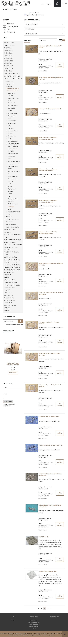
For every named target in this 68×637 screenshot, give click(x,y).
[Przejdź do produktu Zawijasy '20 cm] (32, 540)
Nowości (7, 308)
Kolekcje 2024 (8, 48)
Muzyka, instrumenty (14, 164)
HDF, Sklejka (8, 232)
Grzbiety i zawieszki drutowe (10, 248)
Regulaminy (34, 620)
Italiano (6, 277)
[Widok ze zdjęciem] (60, 40)
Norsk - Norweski (10, 287)
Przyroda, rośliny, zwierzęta (13, 180)
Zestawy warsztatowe (12, 76)
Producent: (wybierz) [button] (31, 24)
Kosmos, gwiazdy (13, 141)
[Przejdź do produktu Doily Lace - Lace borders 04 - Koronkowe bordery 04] (32, 235)
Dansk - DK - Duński (10, 257)
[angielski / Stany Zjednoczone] (34, 14)
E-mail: (5, 387)
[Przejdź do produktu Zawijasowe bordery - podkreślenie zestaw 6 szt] (32, 508)
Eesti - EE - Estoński (10, 262)
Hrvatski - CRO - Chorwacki (9, 274)
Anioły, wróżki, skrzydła (12, 94)
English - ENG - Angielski (12, 265)
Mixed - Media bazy (10, 229)
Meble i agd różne (13, 153)
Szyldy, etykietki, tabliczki (12, 190)
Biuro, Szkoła (11, 103)
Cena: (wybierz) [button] (30, 29)
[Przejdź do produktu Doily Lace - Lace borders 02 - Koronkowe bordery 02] (32, 172)
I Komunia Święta (13, 131)
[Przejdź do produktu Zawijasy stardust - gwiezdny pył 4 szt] (32, 448)
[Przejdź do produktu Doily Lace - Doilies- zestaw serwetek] (32, 112)
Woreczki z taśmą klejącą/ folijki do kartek (13, 243)
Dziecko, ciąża (12, 120)
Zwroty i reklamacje (34, 624)
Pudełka (6, 237)
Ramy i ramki (9, 222)
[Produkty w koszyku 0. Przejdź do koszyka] (57, 3)
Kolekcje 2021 (8, 53)
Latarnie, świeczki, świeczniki (13, 150)
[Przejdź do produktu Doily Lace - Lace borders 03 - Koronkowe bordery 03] (32, 204)
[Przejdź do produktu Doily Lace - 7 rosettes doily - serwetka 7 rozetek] (32, 81)
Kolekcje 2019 (8, 58)
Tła (9, 196)
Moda (9, 158)
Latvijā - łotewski (10, 280)
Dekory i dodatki (12, 113)
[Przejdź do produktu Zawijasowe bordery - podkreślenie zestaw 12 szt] (32, 477)
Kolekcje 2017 (8, 63)
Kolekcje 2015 (8, 68)
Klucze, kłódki (12, 136)
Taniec (10, 193)
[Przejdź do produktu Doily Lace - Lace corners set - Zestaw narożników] (32, 296)
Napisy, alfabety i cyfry (12, 227)
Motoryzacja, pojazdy (14, 161)
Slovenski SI (8, 292)
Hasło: (5, 394)
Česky (6, 254)
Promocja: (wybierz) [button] (31, 33)
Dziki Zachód (11, 123)
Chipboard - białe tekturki (13, 78)
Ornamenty (11, 174)
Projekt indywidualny (11, 252)
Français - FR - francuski (12, 270)
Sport (9, 183)
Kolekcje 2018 (8, 60)
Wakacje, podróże (13, 199)
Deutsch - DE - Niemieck (11, 259)
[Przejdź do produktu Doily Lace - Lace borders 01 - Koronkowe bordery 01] (32, 141)
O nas (13, 620)
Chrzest (10, 110)
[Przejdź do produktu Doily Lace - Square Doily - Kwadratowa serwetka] (32, 388)
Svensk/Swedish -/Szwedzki (9, 301)
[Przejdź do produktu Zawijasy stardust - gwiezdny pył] (32, 420)
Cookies (34, 628)
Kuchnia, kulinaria (13, 146)
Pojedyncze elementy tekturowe (12, 85)
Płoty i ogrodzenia (13, 176)
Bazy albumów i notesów (12, 240)
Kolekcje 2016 (8, 66)
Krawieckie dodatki (13, 143)
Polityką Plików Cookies (46, 633)
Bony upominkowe (10, 305)
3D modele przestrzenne (12, 234)
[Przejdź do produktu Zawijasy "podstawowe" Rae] (32, 575)
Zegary (10, 209)
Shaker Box (9, 81)
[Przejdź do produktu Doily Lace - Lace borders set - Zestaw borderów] (32, 266)
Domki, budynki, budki (12, 117)
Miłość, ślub (11, 156)
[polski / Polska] (34, 13)
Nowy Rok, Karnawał (14, 171)
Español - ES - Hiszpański (12, 267)
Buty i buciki (11, 108)
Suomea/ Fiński (9, 298)
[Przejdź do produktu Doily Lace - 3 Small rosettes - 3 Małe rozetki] (32, 49)
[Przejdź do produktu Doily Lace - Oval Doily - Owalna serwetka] (32, 325)
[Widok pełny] (63, 40)
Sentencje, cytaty (11, 224)
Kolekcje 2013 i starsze (11, 73)
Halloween (11, 128)
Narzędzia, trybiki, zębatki (13, 167)
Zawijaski (11, 206)
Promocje (7, 310)
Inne (9, 214)
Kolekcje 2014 (8, 71)
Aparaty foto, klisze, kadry (13, 99)
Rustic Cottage (9, 42)
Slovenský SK (8, 295)
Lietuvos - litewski (10, 282)
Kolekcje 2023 (8, 50)
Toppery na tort (9, 45)
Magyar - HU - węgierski (12, 285)
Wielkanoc (11, 201)
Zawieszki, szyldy (13, 204)
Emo (9, 125)
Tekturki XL (9, 216)
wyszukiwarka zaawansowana (14, 324)
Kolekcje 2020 (8, 55)
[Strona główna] (15, 3)
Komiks (10, 138)
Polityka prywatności (33, 622)
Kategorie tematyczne (12, 219)
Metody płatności (34, 626)
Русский (7, 290)
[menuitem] (42, 4)
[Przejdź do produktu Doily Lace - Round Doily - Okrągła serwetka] (32, 357)
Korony (10, 133)
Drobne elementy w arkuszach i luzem (12, 90)
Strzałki (10, 186)
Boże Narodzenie (13, 105)
